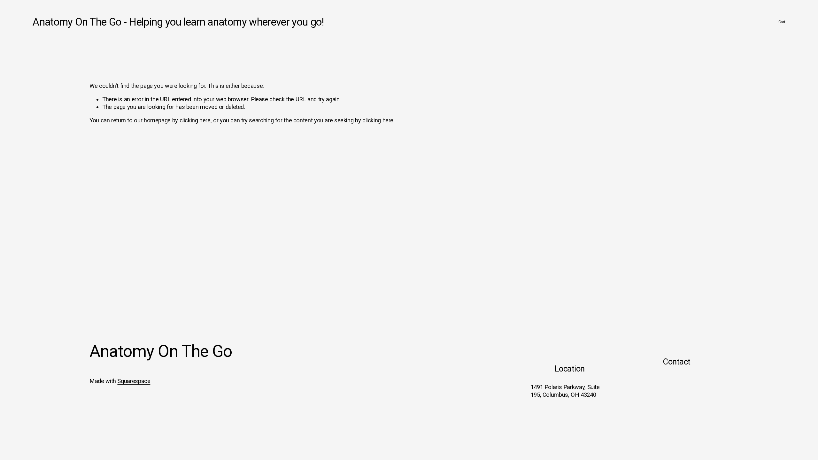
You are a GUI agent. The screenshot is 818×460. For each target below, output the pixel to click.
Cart (781, 21)
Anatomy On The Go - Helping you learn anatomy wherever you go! (178, 22)
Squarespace (133, 381)
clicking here (195, 120)
